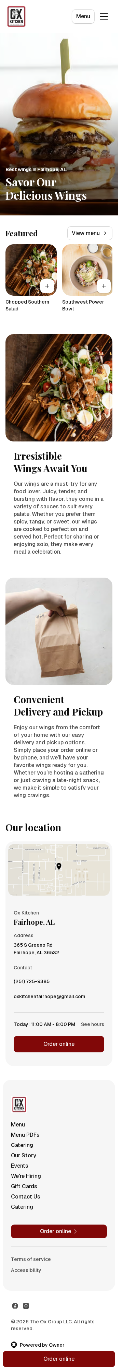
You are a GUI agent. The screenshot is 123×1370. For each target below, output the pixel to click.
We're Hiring (26, 1176)
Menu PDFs (25, 1134)
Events (19, 1165)
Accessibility (26, 1270)
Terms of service (31, 1259)
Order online (58, 1044)
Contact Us (25, 1196)
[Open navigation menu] (104, 16)
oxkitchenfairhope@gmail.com (49, 998)
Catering (22, 1145)
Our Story (23, 1155)
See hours (92, 1024)
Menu (83, 16)
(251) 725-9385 (32, 983)
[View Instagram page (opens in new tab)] (26, 1306)
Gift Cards (24, 1186)
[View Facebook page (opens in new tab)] (15, 1306)
